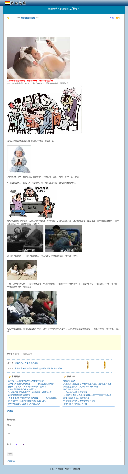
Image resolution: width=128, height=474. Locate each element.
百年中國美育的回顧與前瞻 (75, 404)
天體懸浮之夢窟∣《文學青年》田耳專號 (80, 387)
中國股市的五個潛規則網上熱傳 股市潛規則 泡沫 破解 (38, 368)
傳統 (118, 18)
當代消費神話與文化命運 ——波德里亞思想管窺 (31, 384)
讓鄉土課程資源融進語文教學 (76, 398)
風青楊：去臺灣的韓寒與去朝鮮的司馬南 (26, 381)
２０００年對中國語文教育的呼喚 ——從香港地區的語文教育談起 (39, 398)
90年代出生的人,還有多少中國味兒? (24, 404)
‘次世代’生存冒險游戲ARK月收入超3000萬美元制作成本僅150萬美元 (93, 395)
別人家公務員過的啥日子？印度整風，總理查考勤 (30, 392)
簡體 (112, 18)
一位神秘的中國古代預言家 (75, 392)
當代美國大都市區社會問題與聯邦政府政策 (27, 401)
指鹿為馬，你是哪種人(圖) (26, 363)
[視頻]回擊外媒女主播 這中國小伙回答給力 (27, 387)
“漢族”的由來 (69, 381)
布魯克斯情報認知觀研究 (19, 395)
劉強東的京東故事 (71, 389)
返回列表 (11, 461)
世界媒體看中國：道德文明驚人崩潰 (79, 401)
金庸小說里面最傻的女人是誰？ (22, 389)
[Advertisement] (52, 27)
